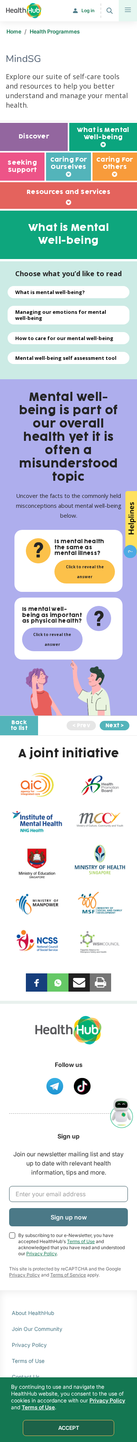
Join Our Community (37, 1329)
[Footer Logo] (68, 1037)
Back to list (19, 725)
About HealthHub (33, 1313)
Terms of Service (68, 1275)
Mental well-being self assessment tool (65, 358)
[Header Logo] (23, 10)
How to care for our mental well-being (64, 338)
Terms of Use (81, 1241)
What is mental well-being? (50, 292)
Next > (114, 725)
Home (13, 31)
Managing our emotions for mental (60, 314)
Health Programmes (55, 31)
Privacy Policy (41, 1253)
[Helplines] (130, 524)
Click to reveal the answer (85, 571)
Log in (87, 10)
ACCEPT (68, 1428)
